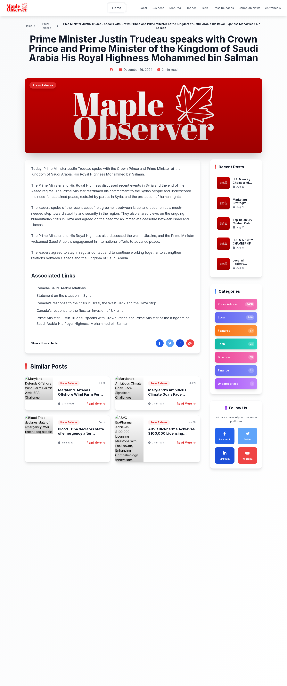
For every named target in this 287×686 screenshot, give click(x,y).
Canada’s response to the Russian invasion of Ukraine (80, 310)
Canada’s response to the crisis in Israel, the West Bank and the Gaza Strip (96, 303)
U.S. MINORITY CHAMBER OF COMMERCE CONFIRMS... (243, 245)
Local (143, 8)
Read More (94, 403)
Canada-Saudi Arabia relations (61, 288)
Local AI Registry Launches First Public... (243, 265)
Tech (204, 8)
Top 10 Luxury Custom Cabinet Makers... (244, 223)
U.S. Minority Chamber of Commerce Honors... (241, 184)
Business (158, 8)
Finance (191, 8)
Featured (175, 8)
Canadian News (249, 8)
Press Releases (223, 8)
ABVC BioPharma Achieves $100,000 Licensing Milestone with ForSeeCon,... (171, 435)
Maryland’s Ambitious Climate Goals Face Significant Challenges (167, 394)
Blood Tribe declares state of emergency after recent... (81, 433)
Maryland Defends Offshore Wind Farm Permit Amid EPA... (81, 394)
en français (273, 8)
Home (28, 25)
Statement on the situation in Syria (64, 295)
